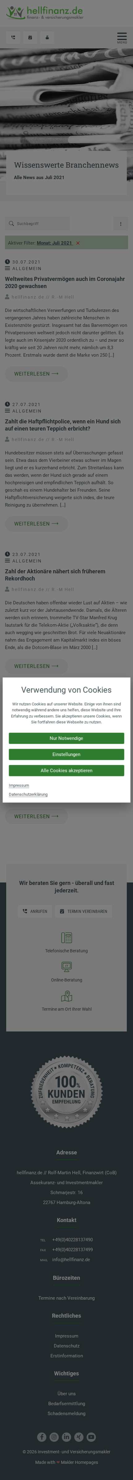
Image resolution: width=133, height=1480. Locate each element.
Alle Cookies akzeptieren (66, 770)
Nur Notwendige (66, 738)
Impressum (19, 785)
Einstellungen (66, 754)
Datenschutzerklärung (28, 794)
